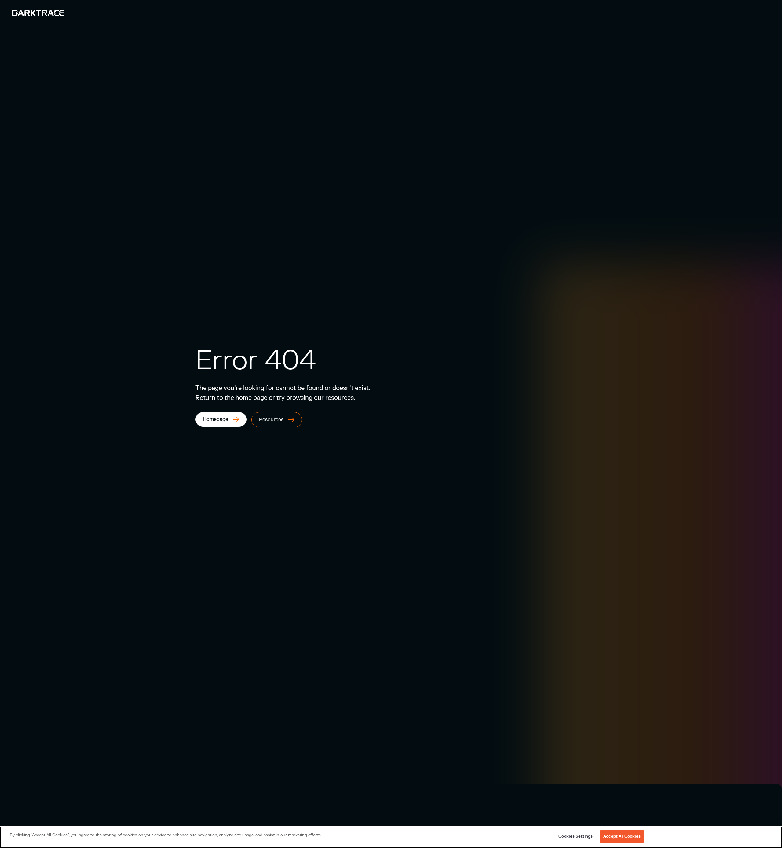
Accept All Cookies (622, 836)
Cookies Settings (575, 836)
